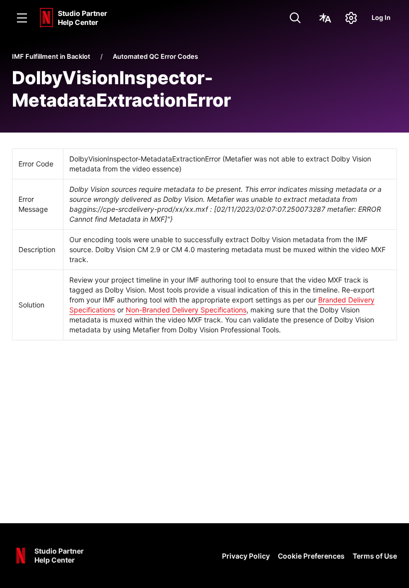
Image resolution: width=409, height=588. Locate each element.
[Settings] (351, 18)
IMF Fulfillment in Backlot (51, 56)
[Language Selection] (325, 18)
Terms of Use (375, 556)
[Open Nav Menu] (22, 18)
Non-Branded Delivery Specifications (186, 309)
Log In (381, 17)
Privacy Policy (246, 556)
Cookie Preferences (311, 556)
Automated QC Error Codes (155, 56)
